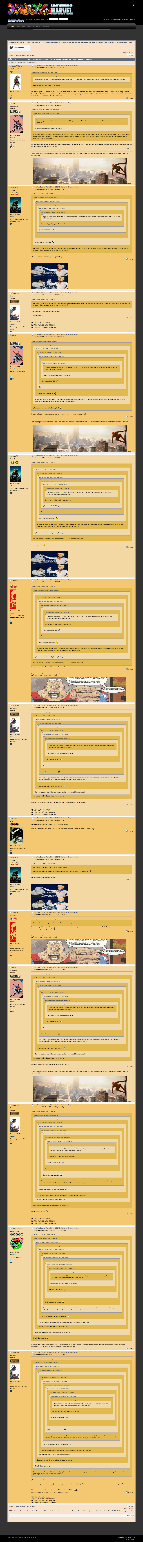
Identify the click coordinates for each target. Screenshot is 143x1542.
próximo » (131, 52)
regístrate (44, 19)
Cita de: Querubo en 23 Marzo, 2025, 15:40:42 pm (44, 1234)
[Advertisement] (71, 34)
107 (28, 55)
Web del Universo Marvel (16, 42)
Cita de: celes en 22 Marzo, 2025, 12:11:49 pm (43, 462)
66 (19, 55)
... (15, 55)
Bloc (134, 1537)
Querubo (87, 42)
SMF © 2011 (19, 1537)
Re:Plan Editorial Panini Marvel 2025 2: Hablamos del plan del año (56, 65)
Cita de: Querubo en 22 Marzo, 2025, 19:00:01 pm (44, 919)
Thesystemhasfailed (78, 42)
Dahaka (15, 580)
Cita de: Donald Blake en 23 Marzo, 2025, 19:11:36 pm (45, 1359)
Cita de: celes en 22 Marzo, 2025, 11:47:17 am (47, 201)
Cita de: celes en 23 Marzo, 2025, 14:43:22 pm (43, 1111)
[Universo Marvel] (13, 147)
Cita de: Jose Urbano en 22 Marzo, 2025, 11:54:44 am (45, 109)
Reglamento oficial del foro (124, 19)
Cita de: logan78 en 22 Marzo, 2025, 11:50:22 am (46, 197)
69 (25, 55)
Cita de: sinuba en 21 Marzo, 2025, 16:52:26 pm (46, 76)
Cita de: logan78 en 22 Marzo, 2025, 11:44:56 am (49, 205)
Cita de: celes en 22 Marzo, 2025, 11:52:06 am (43, 193)
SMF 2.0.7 (10, 1537)
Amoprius (15, 818)
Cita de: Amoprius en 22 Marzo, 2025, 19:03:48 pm (44, 863)
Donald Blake (17, 1228)
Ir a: (122, 1515)
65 (17, 55)
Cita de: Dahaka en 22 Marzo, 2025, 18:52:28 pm (44, 712)
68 (23, 55)
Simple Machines (30, 1537)
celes (14, 103)
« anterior (125, 52)
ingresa (35, 19)
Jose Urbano (17, 66)
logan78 (15, 187)
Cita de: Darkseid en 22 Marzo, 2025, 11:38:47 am (44, 72)
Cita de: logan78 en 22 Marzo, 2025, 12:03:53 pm (44, 341)
